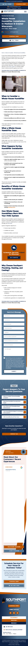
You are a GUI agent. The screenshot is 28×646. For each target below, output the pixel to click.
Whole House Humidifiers (19, 52)
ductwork (10, 223)
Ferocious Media (15, 643)
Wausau (19, 8)
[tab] (14, 617)
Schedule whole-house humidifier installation (13, 70)
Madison (8, 8)
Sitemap (17, 644)
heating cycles (11, 207)
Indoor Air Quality (9, 52)
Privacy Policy (18, 366)
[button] (25, 11)
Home (3, 52)
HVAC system (12, 66)
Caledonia (14, 8)
